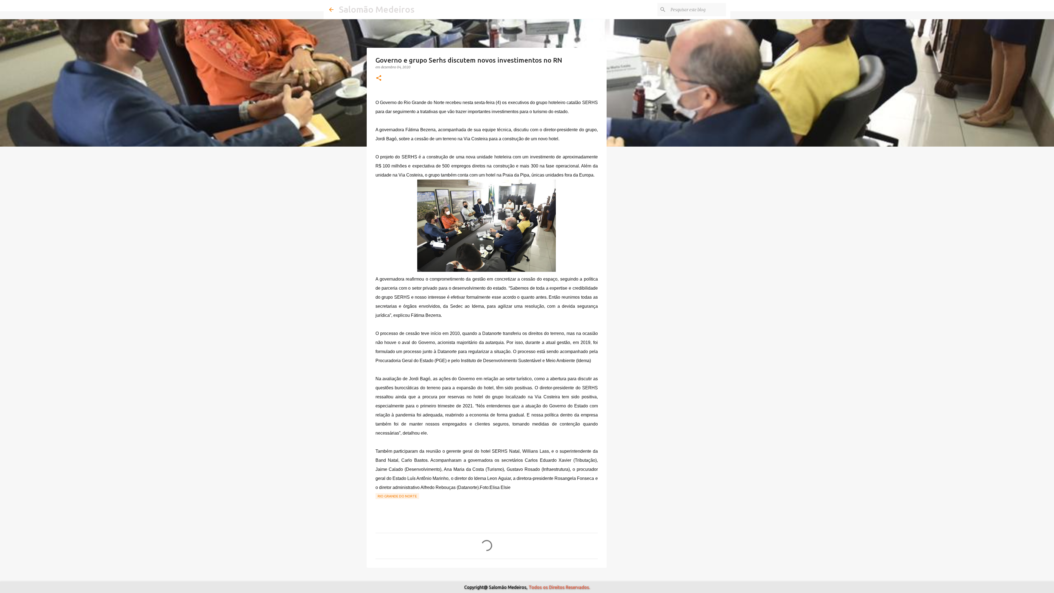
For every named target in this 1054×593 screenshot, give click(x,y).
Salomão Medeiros (376, 9)
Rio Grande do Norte (397, 496)
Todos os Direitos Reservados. (559, 587)
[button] (378, 78)
